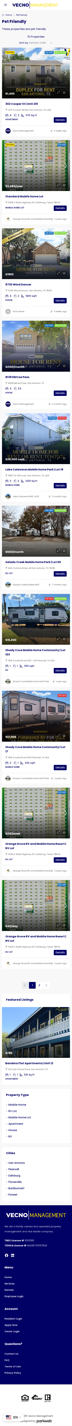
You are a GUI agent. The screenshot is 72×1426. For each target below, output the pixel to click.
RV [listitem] (10, 1132)
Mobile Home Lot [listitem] (19, 1113)
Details (60, 120)
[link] (36, 73)
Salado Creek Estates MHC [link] (26, 584)
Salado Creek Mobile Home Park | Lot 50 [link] (33, 562)
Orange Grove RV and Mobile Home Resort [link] (34, 219)
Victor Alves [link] (18, 311)
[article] (36, 1044)
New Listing (60, 52)
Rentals (9, 1285)
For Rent (49, 52)
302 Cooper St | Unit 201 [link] (21, 104)
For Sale (62, 418)
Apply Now (11, 1320)
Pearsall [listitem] (13, 1165)
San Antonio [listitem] (16, 1158)
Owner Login (12, 1327)
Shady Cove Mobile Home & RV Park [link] (31, 681)
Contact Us (11, 1349)
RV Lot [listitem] (12, 1107)
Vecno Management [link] (23, 130)
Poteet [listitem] (12, 1190)
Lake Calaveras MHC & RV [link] (26, 496)
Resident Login (13, 1314)
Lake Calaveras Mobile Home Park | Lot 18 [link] (34, 469)
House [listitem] (12, 1126)
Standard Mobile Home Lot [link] (24, 196)
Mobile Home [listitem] (17, 1100)
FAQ (7, 1355)
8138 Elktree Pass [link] (17, 377)
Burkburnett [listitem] (16, 1184)
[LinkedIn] (13, 1251)
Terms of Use (13, 1362)
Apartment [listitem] (15, 1119)
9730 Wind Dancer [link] (18, 284)
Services (10, 1279)
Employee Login (14, 1292)
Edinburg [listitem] (14, 1171)
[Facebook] (7, 1251)
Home (9, 15)
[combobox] (41, 42)
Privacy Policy (13, 1368)
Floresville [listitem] (15, 1178)
